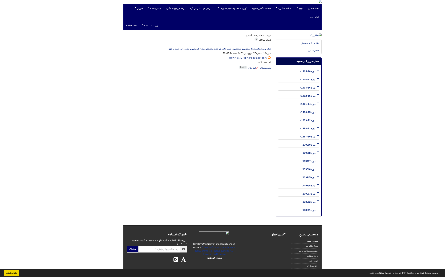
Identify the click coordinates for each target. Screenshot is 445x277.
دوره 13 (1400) (307, 112)
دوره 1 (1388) (308, 210)
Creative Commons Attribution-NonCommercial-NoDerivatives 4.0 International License (215, 251)
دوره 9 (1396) (308, 144)
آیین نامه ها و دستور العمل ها (232, 8)
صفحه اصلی (313, 8)
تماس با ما (314, 17)
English (131, 25)
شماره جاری (313, 50)
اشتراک (132, 249)
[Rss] (176, 260)
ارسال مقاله (155, 8)
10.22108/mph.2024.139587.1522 (248, 58)
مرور (300, 8)
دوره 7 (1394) (308, 161)
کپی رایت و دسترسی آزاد (200, 8)
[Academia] (183, 260)
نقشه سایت (312, 266)
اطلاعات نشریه (284, 8)
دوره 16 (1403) (307, 87)
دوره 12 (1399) (307, 120)
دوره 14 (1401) (307, 104)
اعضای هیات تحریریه (308, 251)
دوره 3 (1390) (308, 193)
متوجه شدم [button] (11, 273)
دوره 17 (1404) (307, 79)
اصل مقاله (248, 68)
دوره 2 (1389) (308, 202)
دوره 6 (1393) (308, 169)
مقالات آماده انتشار (310, 43)
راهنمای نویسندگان (175, 8)
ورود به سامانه (151, 25)
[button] (368, 273)
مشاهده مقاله (265, 68)
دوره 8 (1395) (308, 153)
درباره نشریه (312, 246)
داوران (139, 8)
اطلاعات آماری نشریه (261, 8)
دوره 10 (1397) (307, 136)
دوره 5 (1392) (308, 177)
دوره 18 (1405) (307, 71)
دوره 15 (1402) (307, 96)
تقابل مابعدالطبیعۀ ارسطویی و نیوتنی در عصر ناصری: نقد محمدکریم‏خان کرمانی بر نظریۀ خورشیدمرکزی (219, 48)
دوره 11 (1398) (307, 128)
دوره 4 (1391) (308, 185)
